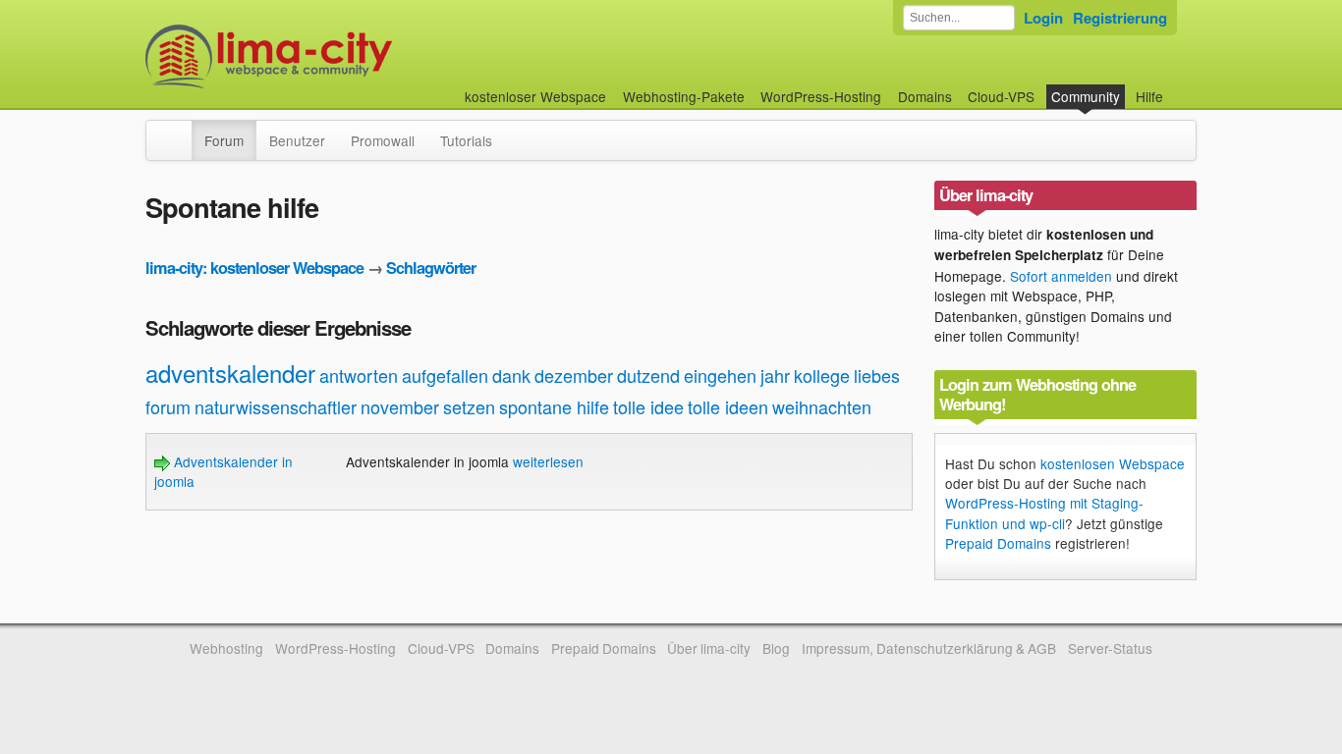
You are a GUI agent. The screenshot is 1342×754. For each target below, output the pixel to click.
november (400, 406)
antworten (358, 375)
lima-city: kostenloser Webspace (254, 267)
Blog (776, 648)
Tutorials (466, 140)
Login (1043, 17)
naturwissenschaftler (276, 406)
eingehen (720, 375)
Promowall (383, 140)
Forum (224, 140)
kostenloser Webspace (535, 96)
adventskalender (230, 372)
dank (511, 375)
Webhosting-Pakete (684, 96)
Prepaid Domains (998, 543)
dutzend (648, 375)
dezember (573, 375)
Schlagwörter (430, 267)
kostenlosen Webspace (1112, 463)
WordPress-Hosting (820, 96)
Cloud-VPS (1001, 96)
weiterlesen (548, 461)
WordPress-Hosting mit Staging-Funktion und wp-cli (1044, 512)
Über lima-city (709, 648)
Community (1085, 96)
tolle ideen (728, 406)
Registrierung (1120, 17)
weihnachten (821, 406)
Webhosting (226, 648)
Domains (925, 96)
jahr (775, 375)
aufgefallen (445, 375)
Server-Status (1110, 648)
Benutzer (297, 140)
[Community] (179, 130)
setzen (469, 406)
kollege (822, 375)
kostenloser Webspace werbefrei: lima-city (341, 56)
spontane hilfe (554, 406)
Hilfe (1149, 96)
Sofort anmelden (1061, 276)
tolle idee (648, 406)
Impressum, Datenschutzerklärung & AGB (929, 648)
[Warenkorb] (1179, 86)
